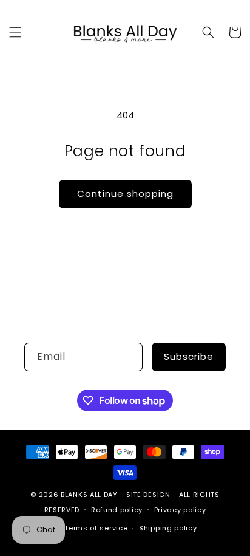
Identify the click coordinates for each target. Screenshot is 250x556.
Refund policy (117, 510)
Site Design (148, 494)
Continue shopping (125, 193)
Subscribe (189, 356)
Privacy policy (180, 510)
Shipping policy (168, 528)
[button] (15, 32)
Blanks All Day (89, 494)
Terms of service (95, 528)
